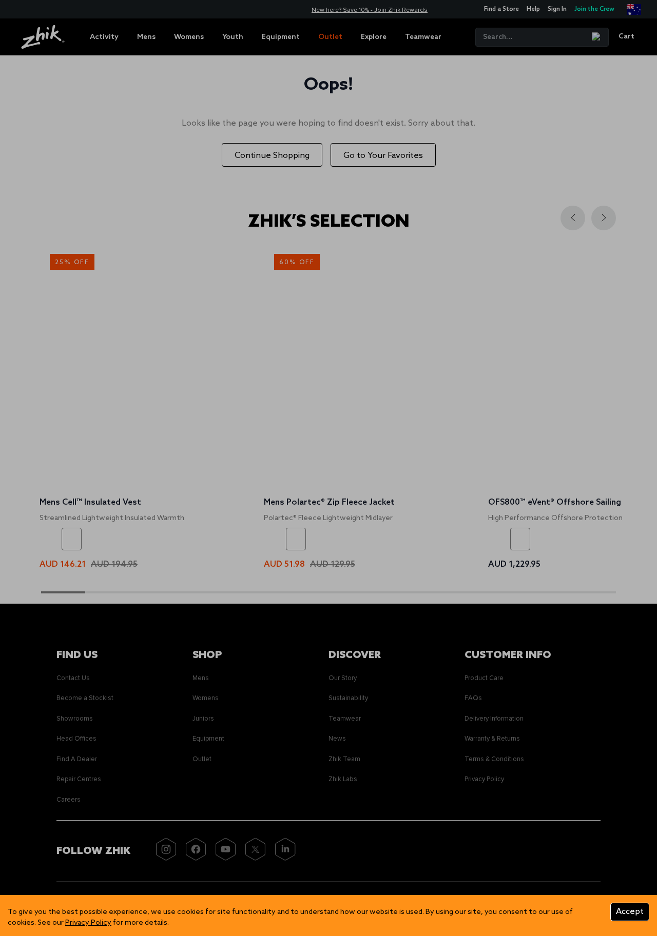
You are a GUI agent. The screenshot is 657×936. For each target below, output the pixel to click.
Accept (630, 912)
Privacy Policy (88, 923)
